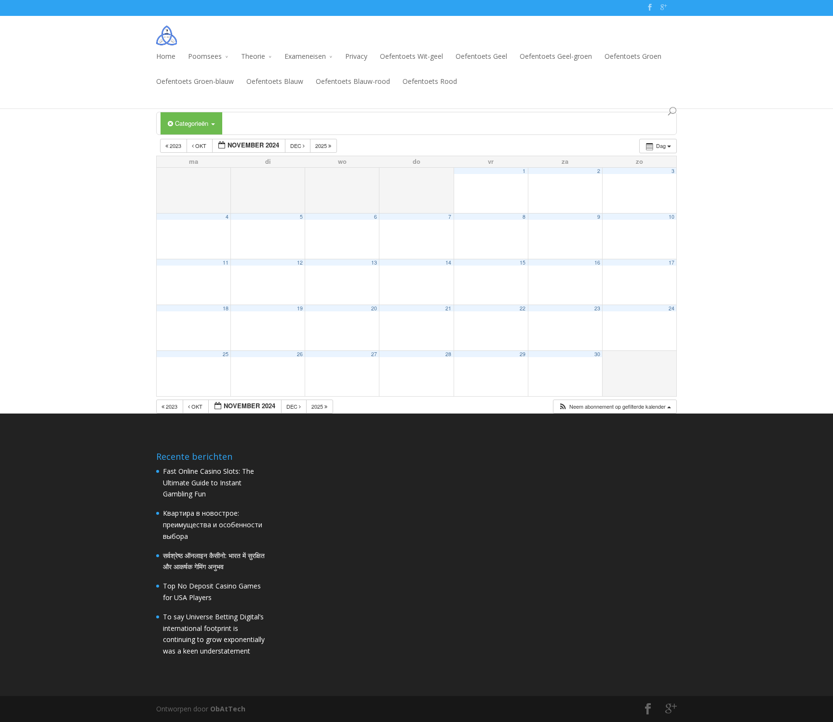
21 (448, 308)
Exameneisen (305, 56)
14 (448, 262)
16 (597, 262)
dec (296, 145)
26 (300, 354)
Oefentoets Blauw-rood (353, 81)
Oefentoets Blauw (274, 81)
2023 (175, 145)
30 (597, 354)
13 (374, 262)
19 (300, 308)
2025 (321, 145)
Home (165, 56)
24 (671, 308)
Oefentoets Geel (481, 56)
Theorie (253, 56)
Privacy (356, 56)
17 (671, 262)
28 (448, 354)
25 (225, 354)
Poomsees (205, 56)
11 (225, 262)
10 (671, 216)
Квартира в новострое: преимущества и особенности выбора (212, 524)
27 (374, 354)
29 (522, 354)
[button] (614, 406)
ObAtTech (227, 708)
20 (374, 308)
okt (201, 145)
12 (300, 262)
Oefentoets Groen (633, 56)
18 (225, 308)
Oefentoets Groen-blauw (195, 81)
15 (522, 262)
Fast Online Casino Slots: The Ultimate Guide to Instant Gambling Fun (208, 483)
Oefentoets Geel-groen (556, 56)
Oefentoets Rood (430, 81)
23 (597, 308)
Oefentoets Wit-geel (411, 56)
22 (522, 308)
